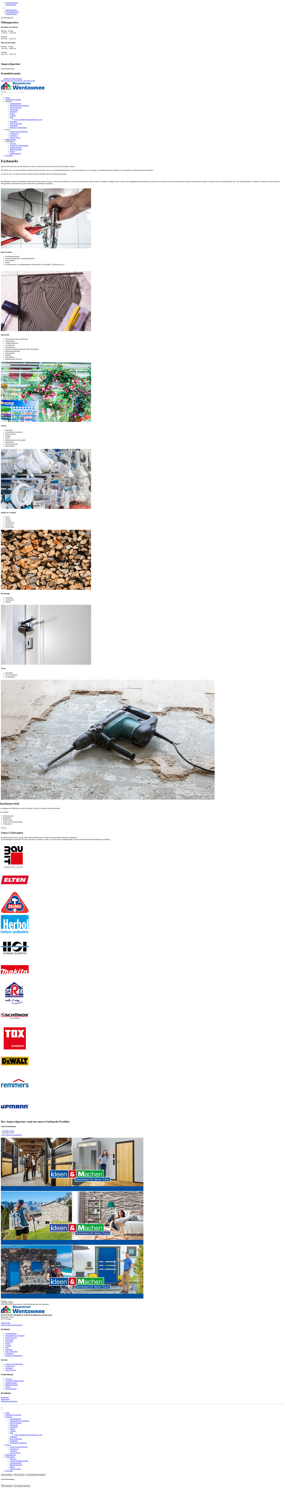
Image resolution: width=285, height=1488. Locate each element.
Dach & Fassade (15, 108)
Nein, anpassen (19, 1475)
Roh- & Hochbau (16, 123)
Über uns (13, 143)
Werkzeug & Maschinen (18, 127)
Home (7, 98)
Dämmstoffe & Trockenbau (19, 106)
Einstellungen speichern (22, 1486)
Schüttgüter (14, 125)
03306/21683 (5, 1323)
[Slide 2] (5, 1300)
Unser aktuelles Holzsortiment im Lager (28, 120)
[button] (2, 94)
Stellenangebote (15, 153)
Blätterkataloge (10, 139)
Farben (12, 114)
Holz (12, 118)
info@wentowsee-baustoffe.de (11, 81)
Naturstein (13, 122)
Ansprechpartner (15, 147)
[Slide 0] (2, 1300)
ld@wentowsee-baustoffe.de (11, 1135)
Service (8, 1445)
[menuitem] (11, 79)
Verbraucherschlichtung (9, 1401)
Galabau (13, 116)
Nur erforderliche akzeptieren (36, 1475)
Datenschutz (5, 1399)
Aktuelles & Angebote (13, 100)
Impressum (5, 1397)
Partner (12, 151)
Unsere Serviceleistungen (19, 131)
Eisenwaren (14, 110)
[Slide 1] (3, 1300)
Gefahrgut (13, 135)
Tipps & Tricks (15, 137)
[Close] (2, 1409)
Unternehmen (10, 1457)
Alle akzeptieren (7, 1475)
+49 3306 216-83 (29, 81)
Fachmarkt (13, 112)
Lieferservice (14, 133)
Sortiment (8, 1417)
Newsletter (9, 155)
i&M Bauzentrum (16, 149)
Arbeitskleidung (15, 104)
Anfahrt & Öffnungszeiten (19, 145)
